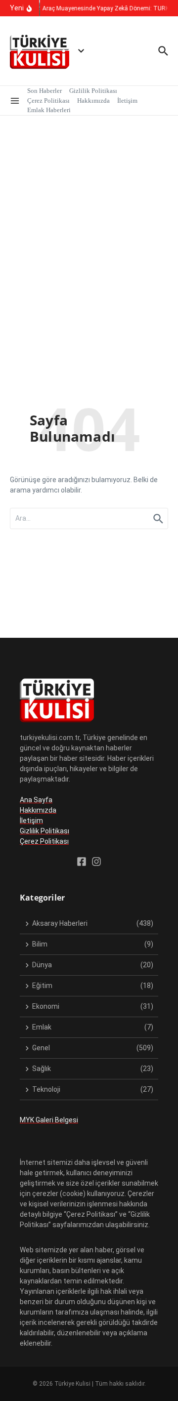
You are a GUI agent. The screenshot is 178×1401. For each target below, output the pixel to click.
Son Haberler (44, 90)
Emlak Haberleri (49, 110)
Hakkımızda (93, 100)
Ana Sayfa (36, 800)
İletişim (127, 100)
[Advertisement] (89, 209)
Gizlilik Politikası (93, 90)
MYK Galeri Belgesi (49, 1120)
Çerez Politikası (48, 100)
